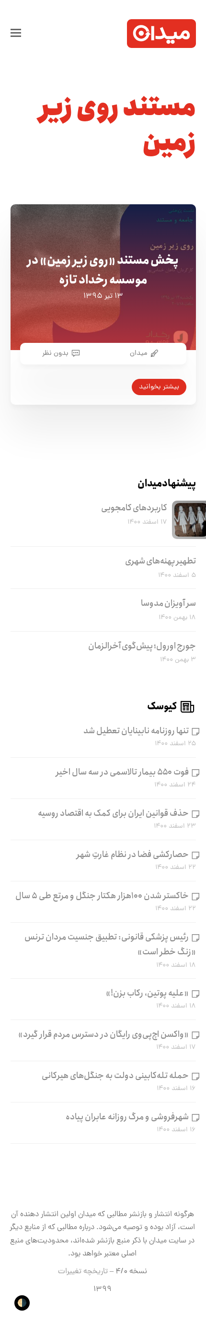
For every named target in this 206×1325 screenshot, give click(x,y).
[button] (16, 33)
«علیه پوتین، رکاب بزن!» (147, 993)
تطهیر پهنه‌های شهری (160, 561)
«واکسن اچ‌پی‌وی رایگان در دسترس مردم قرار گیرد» (103, 1034)
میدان (138, 353)
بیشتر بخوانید (159, 387)
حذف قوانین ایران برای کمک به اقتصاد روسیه (113, 813)
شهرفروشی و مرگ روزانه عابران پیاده (127, 1117)
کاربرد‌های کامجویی (134, 508)
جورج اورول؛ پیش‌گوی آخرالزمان (142, 646)
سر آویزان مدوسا (168, 603)
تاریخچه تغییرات (83, 1272)
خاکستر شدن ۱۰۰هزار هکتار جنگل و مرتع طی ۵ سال (102, 896)
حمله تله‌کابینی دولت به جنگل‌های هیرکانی (115, 1075)
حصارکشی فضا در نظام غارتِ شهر (133, 854)
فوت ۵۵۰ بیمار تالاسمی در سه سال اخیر (122, 772)
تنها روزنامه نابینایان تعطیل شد (136, 731)
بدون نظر (55, 353)
